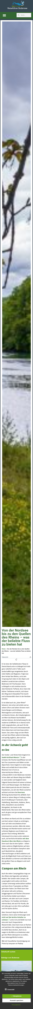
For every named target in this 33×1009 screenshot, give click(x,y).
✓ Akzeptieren (16, 996)
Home (4, 649)
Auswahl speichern (16, 1000)
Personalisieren (16, 1004)
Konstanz (21, 792)
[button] (4, 15)
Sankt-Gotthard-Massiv (10, 757)
